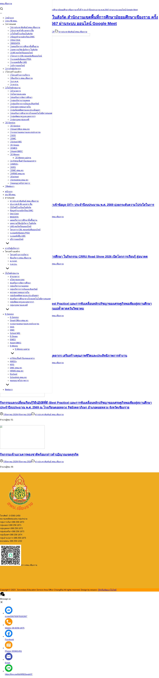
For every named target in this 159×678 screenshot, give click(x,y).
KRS (13, 167)
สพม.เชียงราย (6, 3)
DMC (13, 139)
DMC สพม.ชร (17, 170)
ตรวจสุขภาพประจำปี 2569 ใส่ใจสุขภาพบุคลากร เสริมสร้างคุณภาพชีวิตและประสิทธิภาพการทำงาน (63, 355)
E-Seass (15, 145)
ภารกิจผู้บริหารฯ (13, 69)
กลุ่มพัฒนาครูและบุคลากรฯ (23, 116)
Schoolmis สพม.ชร (19, 180)
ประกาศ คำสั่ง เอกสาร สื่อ (22, 30)
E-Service (10, 123)
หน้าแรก (10, 18)
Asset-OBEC (17, 151)
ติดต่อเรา (10, 186)
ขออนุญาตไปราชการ (20, 183)
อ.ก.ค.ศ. (15, 81)
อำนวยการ (16, 91)
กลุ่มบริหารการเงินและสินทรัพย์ (25, 104)
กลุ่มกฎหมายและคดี (20, 120)
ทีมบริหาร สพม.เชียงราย (22, 78)
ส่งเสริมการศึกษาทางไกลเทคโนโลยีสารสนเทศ (31, 113)
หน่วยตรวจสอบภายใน (21, 107)
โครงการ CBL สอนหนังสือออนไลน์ (26, 56)
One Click (15, 40)
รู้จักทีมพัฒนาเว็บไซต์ (107, 590)
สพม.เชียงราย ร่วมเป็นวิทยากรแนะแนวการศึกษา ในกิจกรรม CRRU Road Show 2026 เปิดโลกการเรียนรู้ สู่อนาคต (74, 256)
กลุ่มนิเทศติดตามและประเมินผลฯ (25, 110)
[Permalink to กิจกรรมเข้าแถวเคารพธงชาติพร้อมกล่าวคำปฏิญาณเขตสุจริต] (22, 448)
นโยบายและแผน (18, 94)
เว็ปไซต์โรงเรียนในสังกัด (22, 34)
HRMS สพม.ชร (18, 174)
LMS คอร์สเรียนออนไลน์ (22, 53)
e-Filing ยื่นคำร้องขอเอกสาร (23, 161)
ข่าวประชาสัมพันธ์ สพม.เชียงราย (25, 27)
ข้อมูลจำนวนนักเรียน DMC (23, 37)
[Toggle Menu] (1, 13)
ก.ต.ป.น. (15, 84)
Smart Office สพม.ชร (20, 129)
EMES (14, 148)
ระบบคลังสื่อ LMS (19, 62)
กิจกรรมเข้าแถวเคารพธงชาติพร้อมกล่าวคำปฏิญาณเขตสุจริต (39, 454)
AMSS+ (14, 164)
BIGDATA (15, 43)
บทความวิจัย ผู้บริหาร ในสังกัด (24, 50)
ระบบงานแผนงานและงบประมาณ (25, 132)
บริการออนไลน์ (18, 65)
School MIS (16, 142)
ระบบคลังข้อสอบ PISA (21, 59)
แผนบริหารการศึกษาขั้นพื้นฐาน (25, 46)
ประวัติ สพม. (11, 21)
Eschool (15, 177)
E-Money (15, 154)
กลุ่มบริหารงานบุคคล (20, 100)
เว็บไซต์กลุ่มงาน (13, 88)
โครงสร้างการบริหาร (20, 75)
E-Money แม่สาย (23, 158)
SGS (13, 135)
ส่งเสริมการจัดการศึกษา (21, 97)
